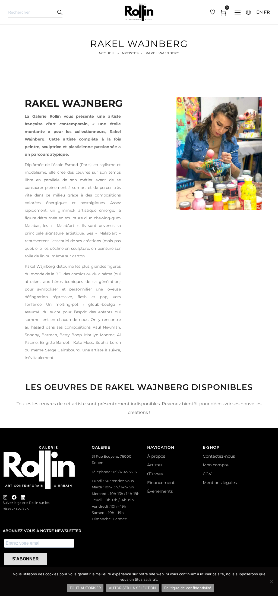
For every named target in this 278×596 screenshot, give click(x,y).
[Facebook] (14, 497)
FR (267, 12)
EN (259, 12)
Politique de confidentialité (187, 588)
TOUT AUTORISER (85, 588)
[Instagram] (5, 497)
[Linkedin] (23, 497)
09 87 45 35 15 (125, 472)
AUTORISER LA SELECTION (132, 588)
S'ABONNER (25, 559)
